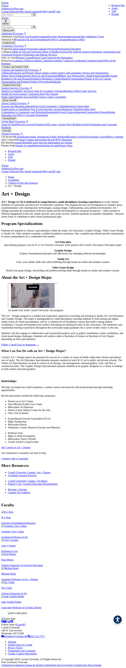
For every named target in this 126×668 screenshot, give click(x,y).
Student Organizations (73, 78)
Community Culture (55, 106)
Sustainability (53, 112)
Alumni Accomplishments (28, 145)
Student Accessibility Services (16, 91)
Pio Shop (25, 11)
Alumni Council (98, 136)
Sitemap (12, 642)
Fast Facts (39, 106)
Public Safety (8, 97)
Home (11, 177)
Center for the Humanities (59, 57)
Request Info (118, 5)
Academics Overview (12, 46)
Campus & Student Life (36, 665)
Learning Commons (28, 94)
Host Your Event (33, 109)
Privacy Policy (15, 647)
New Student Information (93, 75)
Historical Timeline (72, 109)
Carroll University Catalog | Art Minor (27, 481)
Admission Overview (12, 33)
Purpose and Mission (12, 106)
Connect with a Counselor (14, 458)
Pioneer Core (39, 57)
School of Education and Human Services (35, 54)
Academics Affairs (21, 60)
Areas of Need (8, 124)
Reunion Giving (75, 136)
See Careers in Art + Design (15, 447)
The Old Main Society (78, 124)
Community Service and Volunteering (88, 73)
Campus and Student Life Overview (20, 70)
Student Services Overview (15, 88)
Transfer (34, 36)
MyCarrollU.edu (51, 11)
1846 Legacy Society (55, 124)
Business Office (76, 39)
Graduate (43, 36)
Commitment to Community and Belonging (23, 112)
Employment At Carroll (20, 644)
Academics (13, 180)
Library (42, 94)
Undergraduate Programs (24, 48)
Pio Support (52, 94)
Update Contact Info (28, 139)
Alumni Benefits (22, 142)
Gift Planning (37, 124)
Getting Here (88, 109)
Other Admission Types (91, 36)
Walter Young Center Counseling (49, 97)
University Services (52, 109)
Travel (87, 136)
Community (36, 11)
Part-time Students (57, 36)
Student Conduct (53, 78)
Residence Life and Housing (16, 78)
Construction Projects (97, 112)
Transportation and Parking (15, 81)
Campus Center (48, 73)
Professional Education (69, 48)
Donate (115, 14)
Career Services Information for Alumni (51, 142)
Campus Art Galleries (19, 492)
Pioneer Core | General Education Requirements (33, 484)
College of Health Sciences (54, 51)
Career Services (88, 91)
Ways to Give (23, 124)
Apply (114, 8)
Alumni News (46, 139)
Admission (6, 665)
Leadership (28, 106)
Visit (113, 11)
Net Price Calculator (57, 39)
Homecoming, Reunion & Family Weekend (44, 136)
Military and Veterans (69, 75)
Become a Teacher (17, 489)
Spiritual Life (37, 78)
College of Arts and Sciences (25, 51)
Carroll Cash (62, 73)
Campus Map (82, 106)
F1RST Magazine (62, 139)
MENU (6, 23)
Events (18, 136)
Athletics (5, 73)
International (72, 36)
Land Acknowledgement (73, 112)
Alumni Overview (11, 133)
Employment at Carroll (13, 109)
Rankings (70, 106)
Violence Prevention (39, 81)
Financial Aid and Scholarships (31, 39)
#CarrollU (20, 624)
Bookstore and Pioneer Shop (25, 73)
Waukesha (55, 81)
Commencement (94, 60)
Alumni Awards (50, 145)
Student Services (57, 665)
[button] (118, 619)
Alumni (97, 665)
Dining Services (9, 75)
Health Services (9, 94)
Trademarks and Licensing (21, 650)
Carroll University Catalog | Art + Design (29, 472)
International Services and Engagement (38, 75)
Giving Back (87, 665)
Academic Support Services (22, 475)
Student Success (23, 97)
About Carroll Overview (14, 103)
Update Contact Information (22, 653)
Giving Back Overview (13, 121)
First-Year (24, 36)
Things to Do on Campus (98, 78)
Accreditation (79, 60)
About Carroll (73, 665)
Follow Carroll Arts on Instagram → (20, 344)
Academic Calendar (41, 60)
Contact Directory (10, 11)
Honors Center (24, 57)
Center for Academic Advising (48, 91)
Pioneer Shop (66, 145)
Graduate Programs (47, 48)
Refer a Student (115, 136)
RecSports (112, 75)
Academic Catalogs (62, 60)
